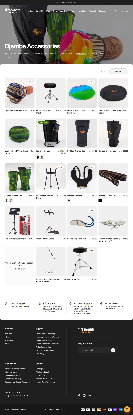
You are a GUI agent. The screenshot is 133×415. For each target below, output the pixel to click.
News (7, 344)
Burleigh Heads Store (44, 379)
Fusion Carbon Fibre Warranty (47, 344)
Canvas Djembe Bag (107, 151)
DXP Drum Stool (74, 279)
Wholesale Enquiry (43, 372)
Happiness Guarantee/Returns (47, 337)
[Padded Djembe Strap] (113, 178)
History (8, 337)
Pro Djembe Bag (43, 151)
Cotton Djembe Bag (13, 196)
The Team (9, 334)
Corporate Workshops (13, 379)
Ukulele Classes (11, 372)
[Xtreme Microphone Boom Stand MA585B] (51, 261)
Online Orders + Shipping (45, 334)
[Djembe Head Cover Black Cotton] (113, 93)
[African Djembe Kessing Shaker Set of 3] (113, 221)
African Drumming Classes (15, 369)
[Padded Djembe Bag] (82, 133)
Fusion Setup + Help (43, 347)
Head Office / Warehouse (45, 382)
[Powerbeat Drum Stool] (51, 93)
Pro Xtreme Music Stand (15, 239)
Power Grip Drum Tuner (77, 239)
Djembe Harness (74, 196)
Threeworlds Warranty (44, 340)
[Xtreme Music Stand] (51, 221)
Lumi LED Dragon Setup (45, 350)
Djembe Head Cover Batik (16, 110)
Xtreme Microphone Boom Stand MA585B (47, 280)
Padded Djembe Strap (108, 196)
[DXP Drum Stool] (82, 261)
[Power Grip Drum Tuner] (82, 221)
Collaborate (40, 375)
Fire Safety (40, 354)
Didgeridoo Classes (12, 375)
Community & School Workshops (17, 382)
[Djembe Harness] (82, 178)
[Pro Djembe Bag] (51, 133)
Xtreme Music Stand (45, 239)
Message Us (40, 369)
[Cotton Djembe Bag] (19, 178)
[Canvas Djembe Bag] (113, 133)
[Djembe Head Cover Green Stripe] (19, 133)
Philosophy (9, 340)
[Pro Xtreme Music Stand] (19, 221)
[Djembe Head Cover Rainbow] (82, 93)
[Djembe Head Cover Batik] (19, 93)
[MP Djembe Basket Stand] (51, 178)
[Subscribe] (113, 350)
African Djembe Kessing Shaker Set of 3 (109, 240)
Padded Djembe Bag (76, 151)
